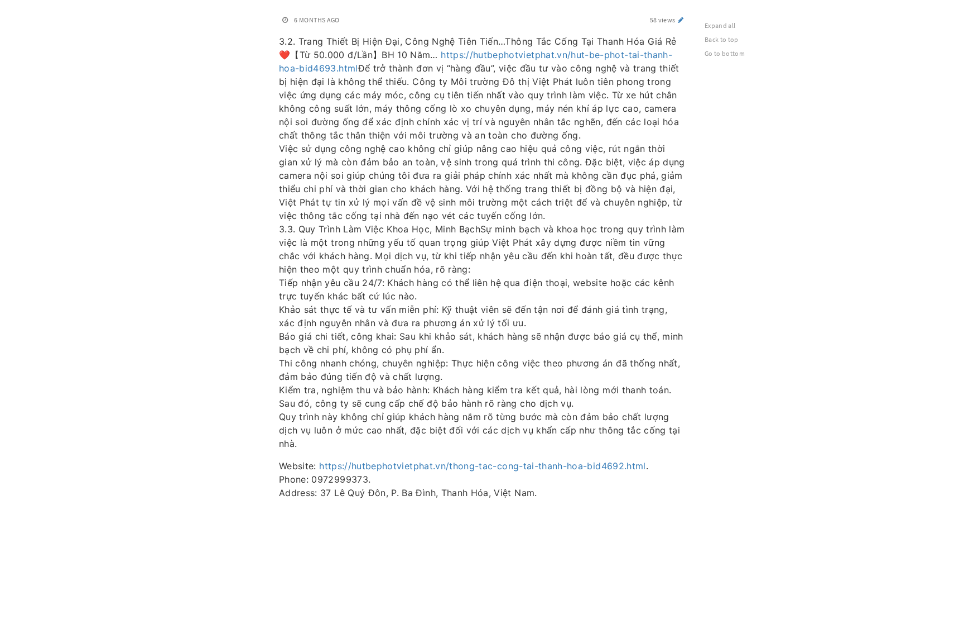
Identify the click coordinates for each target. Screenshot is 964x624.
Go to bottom (725, 53)
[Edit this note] (681, 20)
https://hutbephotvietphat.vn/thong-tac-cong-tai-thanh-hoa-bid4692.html (482, 465)
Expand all (720, 25)
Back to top (722, 39)
